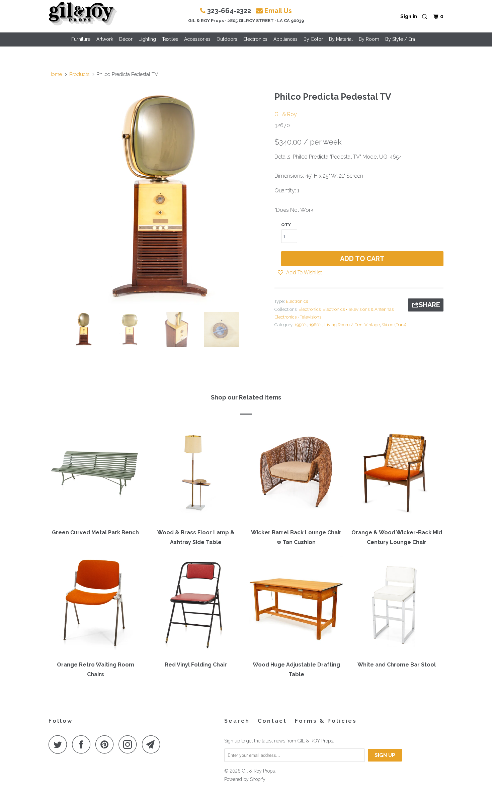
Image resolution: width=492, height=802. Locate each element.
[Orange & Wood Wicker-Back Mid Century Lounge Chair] (396, 474)
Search (237, 721)
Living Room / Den (343, 324)
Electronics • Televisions (297, 317)
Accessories (197, 39)
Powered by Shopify (244, 779)
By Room (369, 39)
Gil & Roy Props (258, 771)
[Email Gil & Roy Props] (153, 744)
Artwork (104, 39)
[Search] (425, 17)
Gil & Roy (285, 114)
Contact (272, 721)
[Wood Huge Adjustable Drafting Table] (296, 606)
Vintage (372, 324)
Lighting (147, 39)
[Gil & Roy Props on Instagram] (129, 744)
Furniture (80, 39)
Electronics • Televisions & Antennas (358, 309)
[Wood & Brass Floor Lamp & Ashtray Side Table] (196, 474)
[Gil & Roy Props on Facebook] (83, 744)
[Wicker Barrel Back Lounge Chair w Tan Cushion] (296, 474)
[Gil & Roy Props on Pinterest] (106, 744)
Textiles (170, 39)
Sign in (408, 16)
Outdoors (227, 39)
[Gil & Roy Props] (83, 14)
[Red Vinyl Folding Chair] (196, 606)
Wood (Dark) (394, 324)
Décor (126, 39)
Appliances (285, 39)
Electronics (255, 39)
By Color (313, 39)
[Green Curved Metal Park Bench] (95, 474)
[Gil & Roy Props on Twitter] (60, 744)
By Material (341, 39)
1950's (301, 324)
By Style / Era (400, 39)
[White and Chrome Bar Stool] (396, 606)
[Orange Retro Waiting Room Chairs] (95, 606)
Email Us (278, 11)
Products (79, 74)
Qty (286, 224)
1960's (315, 324)
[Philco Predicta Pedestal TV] (158, 197)
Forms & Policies (326, 721)
